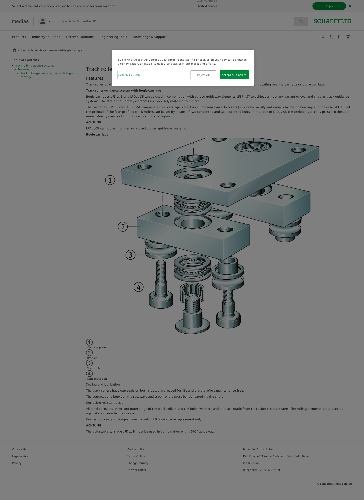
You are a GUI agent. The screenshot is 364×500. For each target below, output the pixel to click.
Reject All (203, 75)
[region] (183, 68)
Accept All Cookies (234, 75)
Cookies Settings (129, 74)
